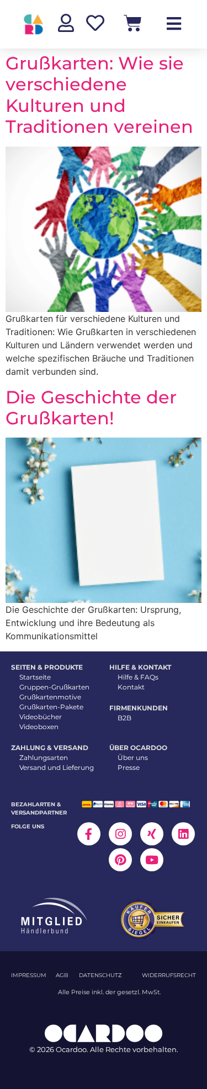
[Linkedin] (183, 833)
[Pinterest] (120, 859)
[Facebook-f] (88, 833)
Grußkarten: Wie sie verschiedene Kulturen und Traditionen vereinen (99, 94)
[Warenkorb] (133, 22)
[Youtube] (151, 859)
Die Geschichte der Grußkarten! (91, 407)
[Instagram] (120, 833)
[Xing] (151, 833)
